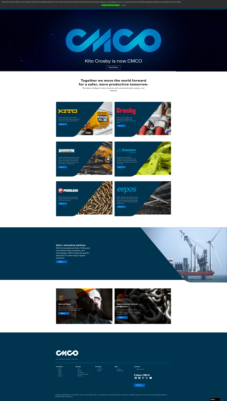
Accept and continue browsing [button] (110, 5)
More (62, 124)
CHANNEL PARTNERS (139, 385)
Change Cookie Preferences (64, 396)
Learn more (74, 359)
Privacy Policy (147, 394)
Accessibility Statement (159, 394)
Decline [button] (124, 5)
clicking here (120, 2)
